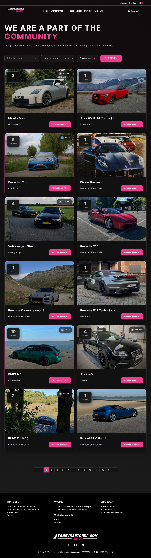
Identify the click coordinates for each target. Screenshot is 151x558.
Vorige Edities (13, 512)
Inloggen (123, 3)
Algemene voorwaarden (112, 512)
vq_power (13, 124)
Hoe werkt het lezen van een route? (24, 509)
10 (90, 470)
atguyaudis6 (14, 380)
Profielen (88, 11)
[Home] (16, 9)
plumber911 (14, 188)
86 (103, 470)
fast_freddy (86, 316)
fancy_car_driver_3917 (91, 252)
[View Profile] (39, 91)
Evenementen (57, 11)
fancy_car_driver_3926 (91, 188)
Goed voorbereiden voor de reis (22, 506)
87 (109, 470)
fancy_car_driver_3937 (19, 316)
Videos (79, 11)
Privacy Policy (107, 506)
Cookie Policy (107, 509)
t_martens (85, 124)
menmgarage (14, 252)
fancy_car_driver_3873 (91, 444)
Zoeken (112, 58)
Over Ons (132, 3)
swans (83, 380)
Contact (10, 515)
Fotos (71, 11)
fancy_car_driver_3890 (19, 444)
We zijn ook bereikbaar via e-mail (72, 509)
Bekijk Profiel (60, 124)
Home (46, 11)
